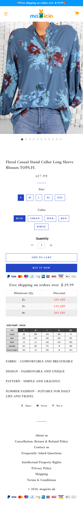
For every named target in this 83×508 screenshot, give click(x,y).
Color (42, 210)
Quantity (42, 238)
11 (61, 139)
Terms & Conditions (41, 480)
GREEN (35, 218)
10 (57, 139)
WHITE (41, 227)
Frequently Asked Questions (41, 453)
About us (41, 436)
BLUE (19, 218)
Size (41, 189)
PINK (50, 218)
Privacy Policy (41, 468)
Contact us (41, 447)
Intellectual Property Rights (41, 462)
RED (64, 218)
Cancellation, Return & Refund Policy (41, 442)
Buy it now (41, 268)
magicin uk (47, 489)
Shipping (41, 474)
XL (48, 197)
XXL (60, 197)
